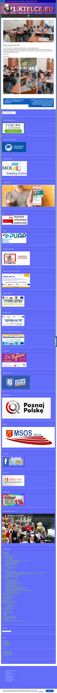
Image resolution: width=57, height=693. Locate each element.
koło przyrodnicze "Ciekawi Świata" (13, 583)
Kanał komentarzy (7, 643)
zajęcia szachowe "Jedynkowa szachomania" (16, 589)
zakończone (8, 565)
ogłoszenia (5, 552)
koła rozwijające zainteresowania (10, 576)
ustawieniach (40, 691)
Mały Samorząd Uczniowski (9, 616)
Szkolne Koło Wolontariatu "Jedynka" (11, 593)
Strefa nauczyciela (7, 652)
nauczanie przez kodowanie (12, 575)
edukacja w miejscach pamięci (12, 561)
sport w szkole (6, 554)
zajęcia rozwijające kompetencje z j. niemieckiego (16, 587)
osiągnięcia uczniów (12, 605)
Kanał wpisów (6, 642)
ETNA (7, 609)
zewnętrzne (8, 604)
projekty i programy (7, 557)
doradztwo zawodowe (8, 612)
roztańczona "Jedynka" (8, 608)
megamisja (10, 568)
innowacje (5, 570)
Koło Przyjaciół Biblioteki (11, 581)
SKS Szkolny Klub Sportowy (12, 556)
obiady (4, 614)
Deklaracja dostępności (8, 654)
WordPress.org (6, 645)
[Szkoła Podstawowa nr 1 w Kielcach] (7, 8)
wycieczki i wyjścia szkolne (9, 596)
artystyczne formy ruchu (11, 571)
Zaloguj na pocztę (7, 651)
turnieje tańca (9, 611)
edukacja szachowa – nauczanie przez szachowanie (17, 574)
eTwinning (5, 619)
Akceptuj (50, 690)
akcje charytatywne (7, 597)
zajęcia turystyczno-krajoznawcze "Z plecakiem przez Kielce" (19, 590)
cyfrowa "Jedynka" (10, 559)
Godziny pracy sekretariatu (13, 1)
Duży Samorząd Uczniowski (9, 618)
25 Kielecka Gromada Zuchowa (12, 579)
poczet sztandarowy (8, 594)
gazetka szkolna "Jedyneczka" (10, 601)
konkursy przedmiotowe (8, 603)
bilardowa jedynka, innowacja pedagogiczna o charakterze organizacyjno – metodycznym (25, 572)
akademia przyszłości (12, 567)
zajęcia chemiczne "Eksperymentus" (13, 586)
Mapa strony (6, 655)
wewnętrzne (8, 607)
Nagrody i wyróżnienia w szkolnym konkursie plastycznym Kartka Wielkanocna (14, 101)
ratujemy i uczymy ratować (11, 563)
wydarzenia (6, 553)
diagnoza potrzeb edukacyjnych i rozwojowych (16, 560)
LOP (6, 578)
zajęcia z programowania (11, 592)
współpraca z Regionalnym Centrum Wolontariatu (14, 620)
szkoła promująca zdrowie (11, 564)
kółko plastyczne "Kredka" (11, 585)
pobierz (5, 615)
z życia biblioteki (7, 600)
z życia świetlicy (6, 598)
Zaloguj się (5, 641)
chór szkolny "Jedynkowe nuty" (12, 582)
